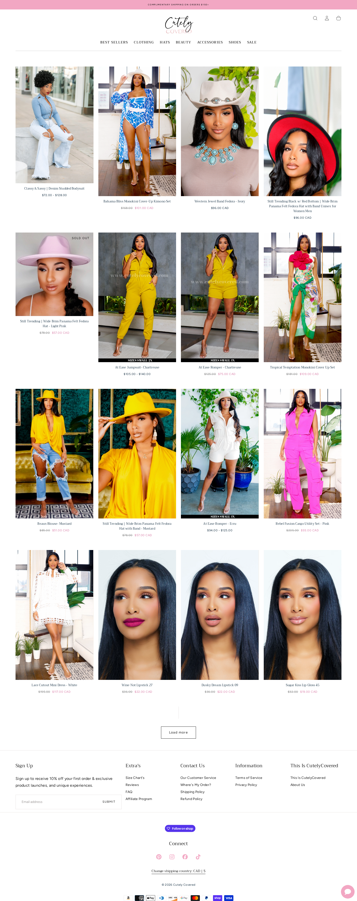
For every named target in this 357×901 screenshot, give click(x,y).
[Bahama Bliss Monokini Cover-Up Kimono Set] (137, 131)
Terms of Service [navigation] (248, 778)
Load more (178, 732)
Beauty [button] (183, 42)
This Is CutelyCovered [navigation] (308, 778)
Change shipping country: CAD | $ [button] (178, 871)
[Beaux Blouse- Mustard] (55, 453)
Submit (109, 801)
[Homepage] (178, 25)
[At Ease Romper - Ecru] (220, 453)
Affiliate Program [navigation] (139, 799)
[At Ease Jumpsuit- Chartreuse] (137, 297)
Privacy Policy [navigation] (246, 785)
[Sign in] (327, 18)
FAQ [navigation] (129, 792)
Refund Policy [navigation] (191, 799)
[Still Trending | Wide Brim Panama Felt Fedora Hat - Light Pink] (55, 274)
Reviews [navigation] (132, 785)
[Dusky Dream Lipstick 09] (220, 615)
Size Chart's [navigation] (135, 778)
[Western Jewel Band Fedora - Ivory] (220, 131)
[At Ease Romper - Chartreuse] (220, 297)
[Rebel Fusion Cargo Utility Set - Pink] (303, 453)
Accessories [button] (210, 42)
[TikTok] (198, 856)
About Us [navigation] (297, 785)
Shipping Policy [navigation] (192, 792)
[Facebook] (185, 856)
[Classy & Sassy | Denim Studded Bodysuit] (55, 125)
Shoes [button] (235, 42)
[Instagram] (172, 856)
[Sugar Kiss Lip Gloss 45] (303, 615)
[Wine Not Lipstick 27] (137, 615)
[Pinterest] (158, 856)
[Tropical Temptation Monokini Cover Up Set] (303, 297)
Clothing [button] (144, 42)
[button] (315, 18)
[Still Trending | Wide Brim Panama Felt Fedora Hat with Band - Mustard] (137, 453)
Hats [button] (165, 42)
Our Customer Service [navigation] (198, 778)
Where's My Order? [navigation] (195, 785)
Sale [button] (252, 42)
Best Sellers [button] (114, 42)
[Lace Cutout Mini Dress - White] (55, 615)
